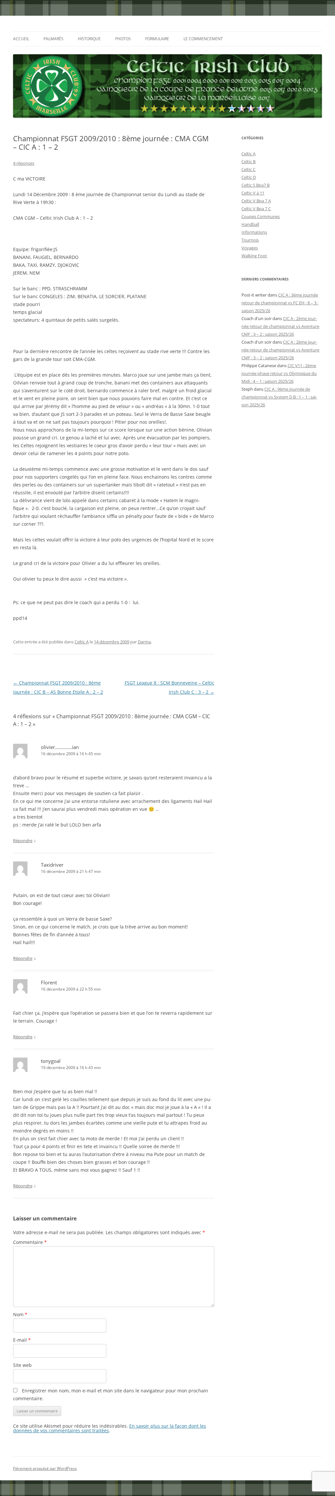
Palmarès (53, 39)
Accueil (21, 39)
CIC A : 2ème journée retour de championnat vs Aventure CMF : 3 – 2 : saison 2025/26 (280, 326)
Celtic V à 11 (252, 193)
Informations (254, 232)
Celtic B (248, 161)
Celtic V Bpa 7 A (256, 201)
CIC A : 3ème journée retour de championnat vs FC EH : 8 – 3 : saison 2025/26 (279, 303)
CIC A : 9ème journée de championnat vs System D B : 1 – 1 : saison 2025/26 (279, 397)
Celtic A (82, 642)
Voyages (249, 248)
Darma (144, 642)
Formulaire (157, 39)
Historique (89, 39)
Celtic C (248, 169)
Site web (22, 1365)
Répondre (22, 840)
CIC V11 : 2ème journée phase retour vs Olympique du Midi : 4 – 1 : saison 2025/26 (279, 373)
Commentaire (30, 1242)
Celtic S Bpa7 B (255, 185)
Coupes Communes (260, 216)
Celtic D (248, 177)
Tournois (250, 240)
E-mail (22, 1340)
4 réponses (23, 163)
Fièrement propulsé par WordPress (45, 1468)
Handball (250, 224)
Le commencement (203, 39)
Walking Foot (254, 256)
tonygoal (51, 1061)
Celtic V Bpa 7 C (256, 209)
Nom (20, 1314)
